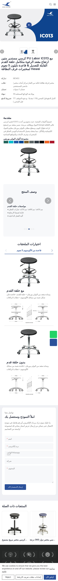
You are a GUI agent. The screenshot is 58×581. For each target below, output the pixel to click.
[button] (10, 200)
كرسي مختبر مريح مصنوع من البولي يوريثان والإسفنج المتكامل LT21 (14, 539)
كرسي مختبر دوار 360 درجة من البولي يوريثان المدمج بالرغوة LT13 (42, 539)
